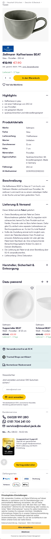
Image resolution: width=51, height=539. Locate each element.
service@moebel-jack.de (23, 426)
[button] (42, 281)
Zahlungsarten (9, 473)
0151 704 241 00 (18, 421)
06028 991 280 (18, 417)
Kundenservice (9, 412)
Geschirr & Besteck (32, 2)
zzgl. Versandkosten (31, 67)
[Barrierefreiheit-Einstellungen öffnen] (4, 462)
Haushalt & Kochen (14, 2)
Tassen (5, 5)
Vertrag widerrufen (25, 465)
